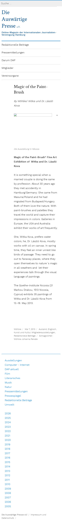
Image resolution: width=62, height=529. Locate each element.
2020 (8, 440)
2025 (8, 418)
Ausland (43, 329)
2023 (8, 427)
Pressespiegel (13, 396)
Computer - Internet (17, 365)
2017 (7, 453)
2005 (8, 506)
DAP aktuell (12, 369)
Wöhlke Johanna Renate (26, 339)
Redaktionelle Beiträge (15, 45)
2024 (8, 422)
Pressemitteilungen (13, 52)
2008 (8, 493)
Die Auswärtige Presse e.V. (14, 515)
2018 (7, 449)
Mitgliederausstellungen (43, 332)
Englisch (52, 329)
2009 (8, 488)
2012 (7, 475)
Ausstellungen (13, 360)
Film (7, 374)
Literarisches (12, 378)
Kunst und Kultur (22, 332)
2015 (7, 462)
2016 (7, 458)
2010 (7, 484)
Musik (8, 382)
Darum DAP (8, 60)
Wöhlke (17, 329)
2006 (8, 502)
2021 (7, 435)
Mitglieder (7, 68)
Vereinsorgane (10, 76)
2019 (7, 444)
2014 (7, 466)
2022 (8, 431)
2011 (7, 480)
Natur (8, 387)
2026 (8, 413)
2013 (7, 471)
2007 (8, 497)
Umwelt (9, 404)
